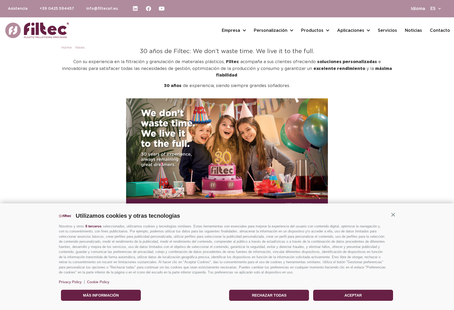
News (80, 47)
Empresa (231, 30)
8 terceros (93, 226)
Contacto (440, 30)
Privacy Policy (70, 282)
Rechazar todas (269, 295)
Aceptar (353, 295)
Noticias (413, 30)
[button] (393, 214)
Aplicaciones (350, 30)
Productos (312, 30)
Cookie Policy (98, 282)
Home (66, 47)
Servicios (387, 30)
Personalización (270, 30)
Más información (101, 295)
